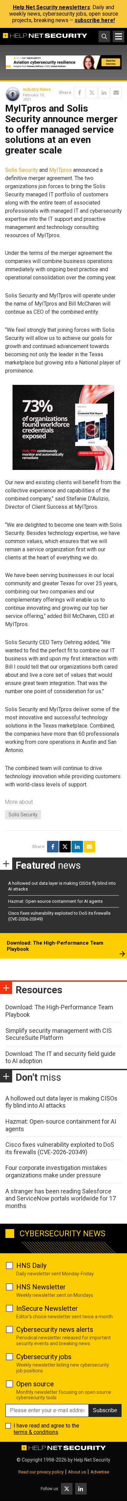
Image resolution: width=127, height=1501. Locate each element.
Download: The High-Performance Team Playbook (55, 946)
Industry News (37, 89)
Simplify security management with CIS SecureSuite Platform (58, 1034)
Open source (35, 1384)
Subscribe (105, 1410)
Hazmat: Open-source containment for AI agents (55, 901)
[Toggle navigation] (118, 36)
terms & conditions (36, 1432)
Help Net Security (92, 1460)
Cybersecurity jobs (43, 1357)
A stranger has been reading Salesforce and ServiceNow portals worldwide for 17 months (60, 1198)
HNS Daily (31, 1265)
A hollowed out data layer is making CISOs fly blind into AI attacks (61, 1102)
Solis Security (21, 170)
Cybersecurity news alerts (54, 1329)
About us (77, 1471)
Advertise (99, 1471)
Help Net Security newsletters (51, 7)
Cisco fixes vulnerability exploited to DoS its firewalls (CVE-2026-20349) (59, 1148)
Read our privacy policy (41, 1471)
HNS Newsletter (41, 1287)
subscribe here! (95, 20)
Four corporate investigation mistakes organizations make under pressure (56, 1171)
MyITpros (60, 170)
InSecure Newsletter (47, 1308)
